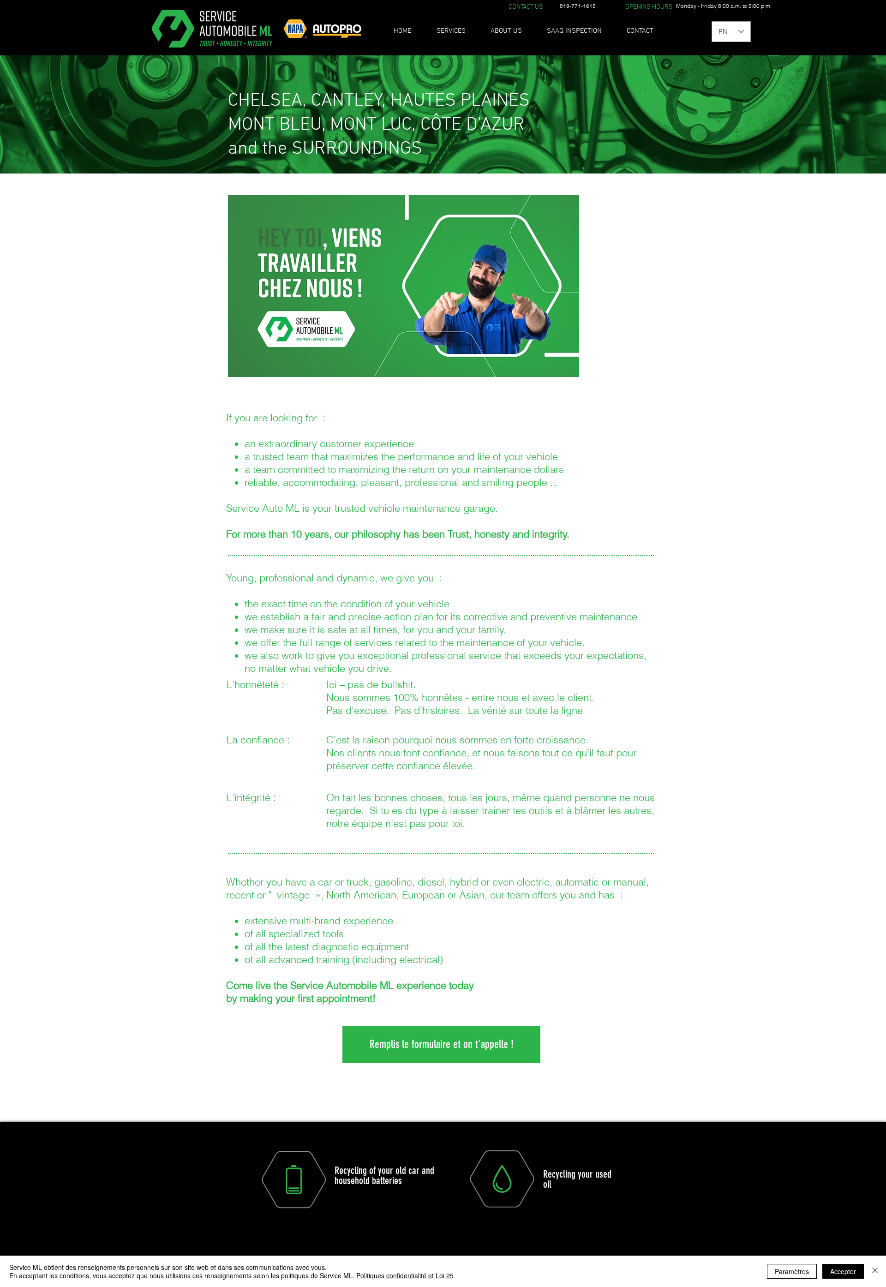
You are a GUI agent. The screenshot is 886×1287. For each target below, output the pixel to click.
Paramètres (792, 1271)
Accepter (843, 1271)
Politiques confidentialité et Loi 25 (405, 1275)
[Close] (874, 1271)
